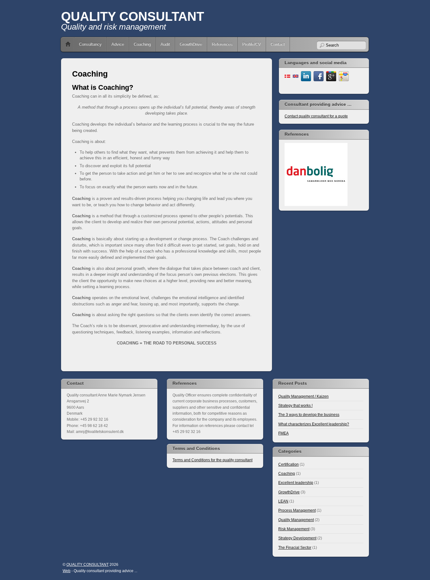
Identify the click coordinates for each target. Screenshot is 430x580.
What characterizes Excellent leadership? (313, 424)
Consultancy (90, 44)
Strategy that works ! (295, 405)
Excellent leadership (295, 482)
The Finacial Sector (294, 547)
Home (68, 44)
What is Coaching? (102, 87)
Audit (165, 44)
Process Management (297, 510)
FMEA (283, 433)
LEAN (283, 501)
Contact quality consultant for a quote (316, 116)
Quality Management (296, 520)
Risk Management (293, 529)
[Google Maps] (344, 76)
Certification (288, 464)
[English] (295, 76)
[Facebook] (319, 76)
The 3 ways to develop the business (308, 414)
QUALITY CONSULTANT (132, 16)
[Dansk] (287, 76)
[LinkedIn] (306, 76)
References (222, 44)
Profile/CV (251, 44)
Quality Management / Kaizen (303, 396)
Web (67, 571)
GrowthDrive (191, 44)
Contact (278, 44)
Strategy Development (297, 538)
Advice (117, 44)
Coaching (142, 44)
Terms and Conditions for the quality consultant (212, 460)
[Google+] (331, 76)
